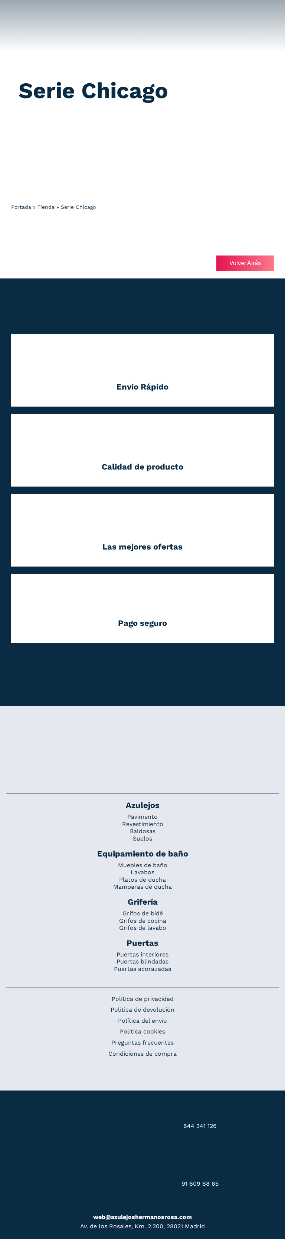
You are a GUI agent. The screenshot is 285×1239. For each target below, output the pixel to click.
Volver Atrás (245, 263)
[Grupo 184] (23, 10)
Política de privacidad (143, 998)
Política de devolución (142, 1009)
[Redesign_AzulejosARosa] (142, 731)
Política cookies (142, 1031)
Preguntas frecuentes (142, 1042)
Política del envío (142, 1020)
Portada (21, 207)
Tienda (46, 207)
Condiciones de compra (142, 1053)
